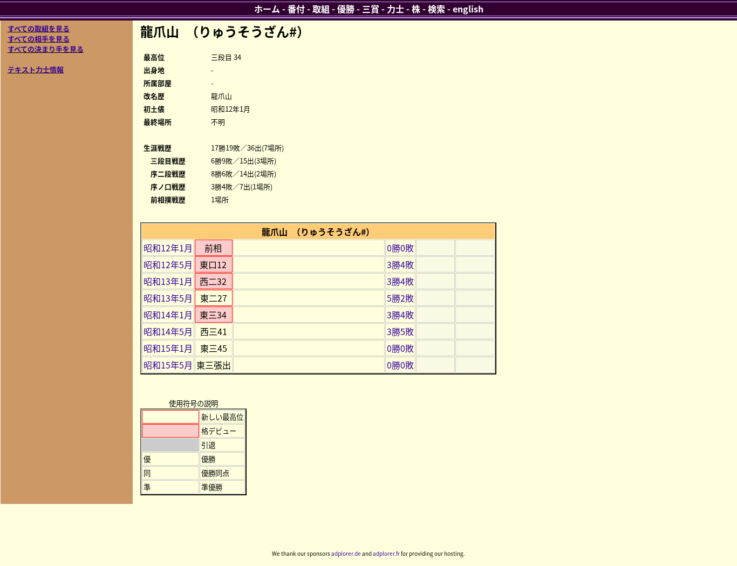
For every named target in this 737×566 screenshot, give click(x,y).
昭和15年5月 (168, 364)
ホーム (267, 8)
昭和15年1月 (168, 348)
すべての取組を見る (39, 28)
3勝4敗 (400, 264)
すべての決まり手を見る (46, 49)
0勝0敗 (400, 247)
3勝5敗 (400, 331)
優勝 (345, 8)
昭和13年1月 (168, 281)
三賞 (370, 8)
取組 (321, 8)
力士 (395, 8)
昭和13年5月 (168, 297)
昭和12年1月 (168, 247)
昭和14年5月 (168, 331)
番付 (296, 8)
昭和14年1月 (168, 314)
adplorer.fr (386, 553)
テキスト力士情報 (36, 69)
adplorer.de (346, 553)
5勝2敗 (400, 297)
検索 (436, 8)
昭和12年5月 (168, 264)
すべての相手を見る (39, 38)
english (468, 8)
